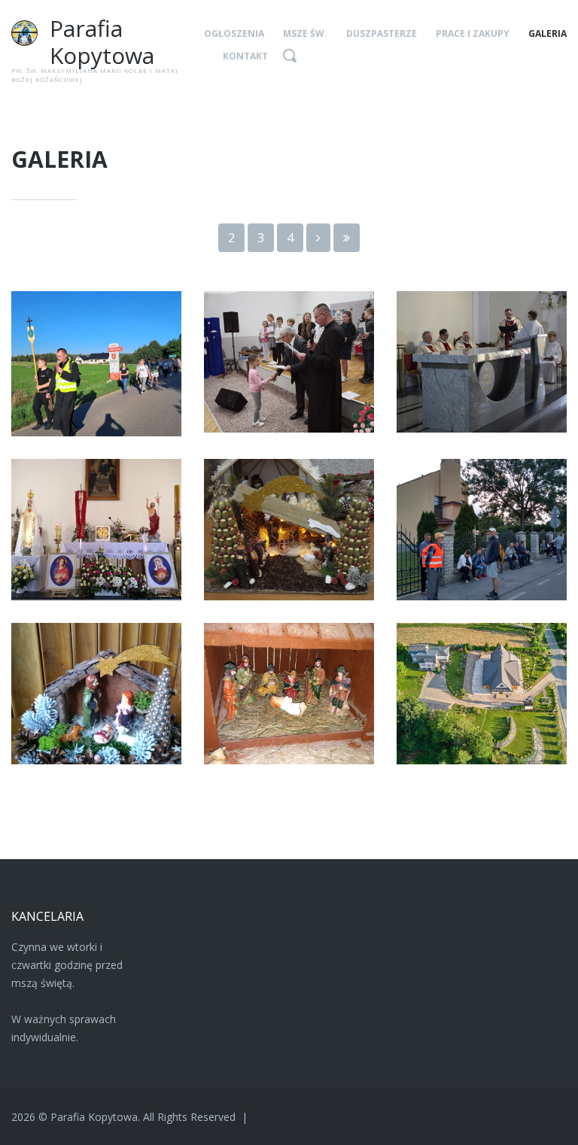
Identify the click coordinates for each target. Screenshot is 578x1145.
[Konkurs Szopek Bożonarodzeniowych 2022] (96, 693)
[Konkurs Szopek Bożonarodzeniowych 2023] (289, 529)
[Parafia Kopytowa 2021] (482, 693)
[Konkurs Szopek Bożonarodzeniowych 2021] (289, 693)
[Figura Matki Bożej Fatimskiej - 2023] (96, 529)
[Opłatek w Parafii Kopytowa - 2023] (289, 362)
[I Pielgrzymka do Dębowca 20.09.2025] (96, 363)
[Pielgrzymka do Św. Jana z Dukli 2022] (482, 529)
